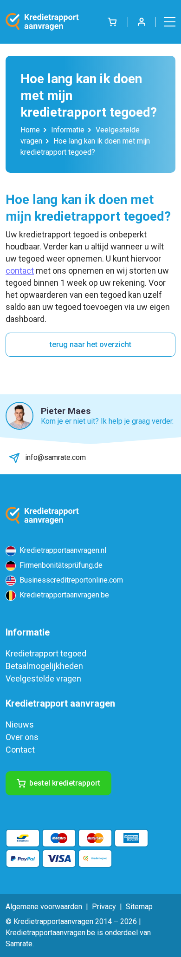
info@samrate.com (54, 457)
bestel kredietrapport (64, 783)
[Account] (141, 22)
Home (30, 129)
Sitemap (139, 906)
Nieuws (20, 724)
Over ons (22, 737)
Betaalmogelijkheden (44, 666)
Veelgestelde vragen (43, 678)
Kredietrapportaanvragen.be (63, 594)
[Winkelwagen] (112, 21)
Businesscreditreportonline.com (70, 580)
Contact (20, 749)
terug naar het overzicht (90, 344)
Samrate (19, 943)
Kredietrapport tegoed (46, 653)
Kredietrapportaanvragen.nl (62, 550)
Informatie (67, 129)
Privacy (104, 906)
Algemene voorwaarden (44, 906)
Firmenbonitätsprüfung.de (60, 565)
